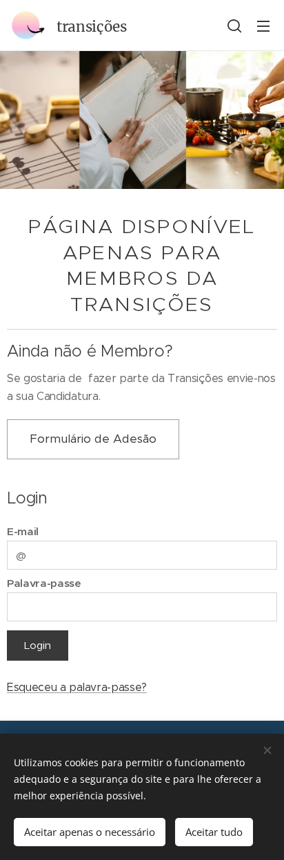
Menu (263, 25)
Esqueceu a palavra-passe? (77, 687)
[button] (234, 25)
